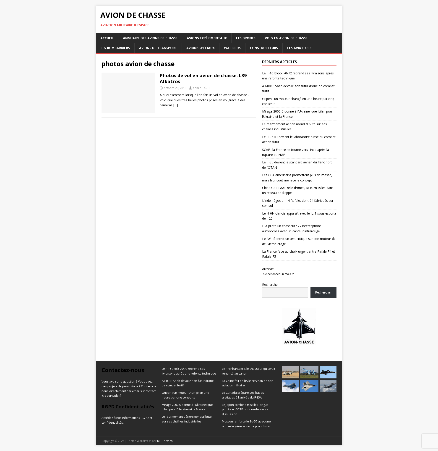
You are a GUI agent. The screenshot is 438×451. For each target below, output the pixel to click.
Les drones (246, 38)
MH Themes (164, 441)
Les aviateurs (299, 48)
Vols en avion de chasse (286, 38)
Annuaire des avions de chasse (150, 38)
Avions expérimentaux (207, 38)
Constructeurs (264, 48)
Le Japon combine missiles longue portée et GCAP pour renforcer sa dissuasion (245, 409)
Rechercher (270, 284)
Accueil (107, 38)
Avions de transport (158, 48)
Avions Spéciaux (200, 48)
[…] (175, 105)
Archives (268, 269)
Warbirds (232, 48)
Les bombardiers (115, 48)
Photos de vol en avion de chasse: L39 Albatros (203, 78)
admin (197, 88)
